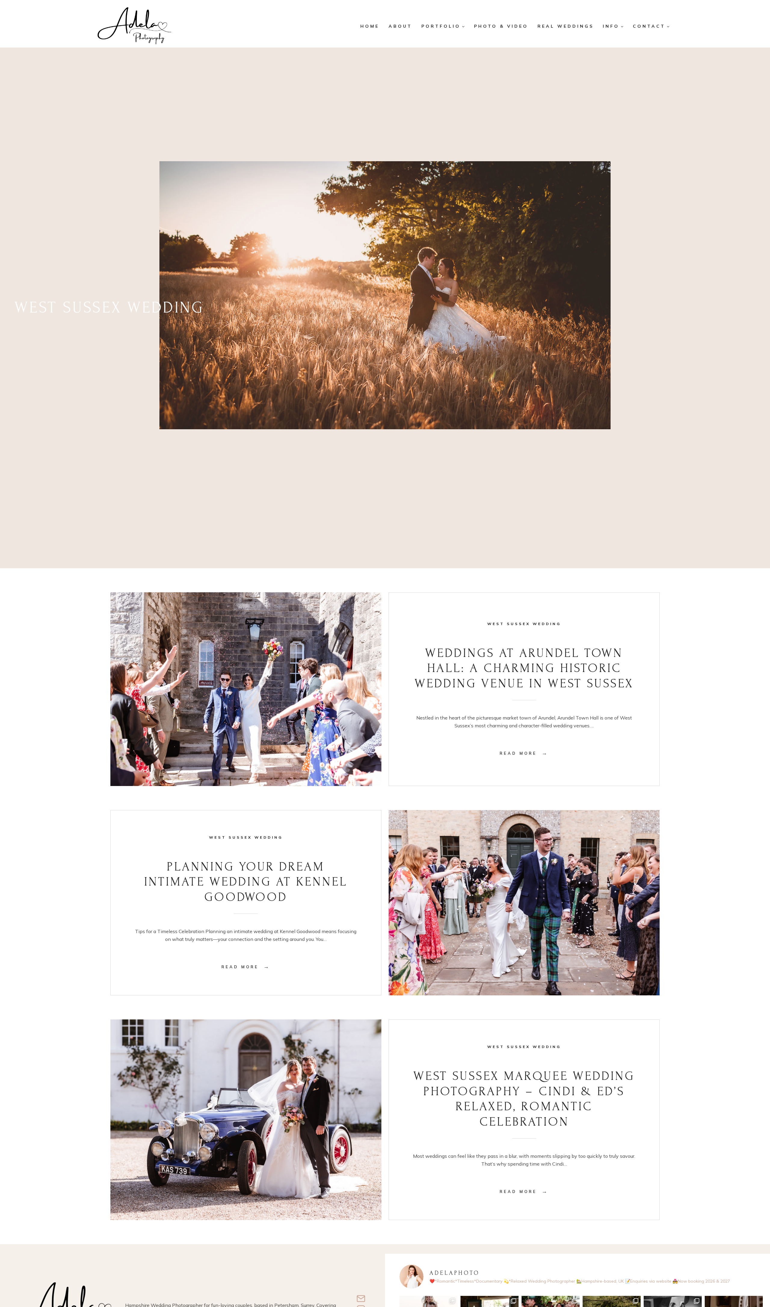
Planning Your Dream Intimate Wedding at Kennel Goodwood (245, 882)
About (400, 26)
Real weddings (565, 26)
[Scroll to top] (761, 1282)
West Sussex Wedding (524, 623)
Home (369, 26)
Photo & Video (501, 26)
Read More (524, 753)
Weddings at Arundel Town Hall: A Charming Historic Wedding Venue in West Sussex (524, 668)
